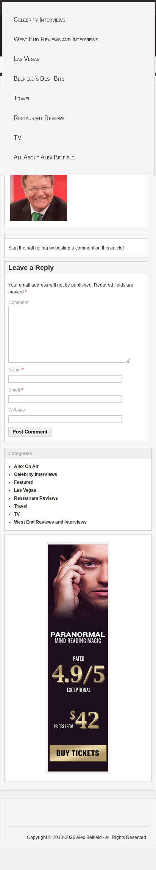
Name (14, 370)
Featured (23, 482)
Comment (18, 302)
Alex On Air (26, 466)
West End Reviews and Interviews (56, 39)
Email (14, 390)
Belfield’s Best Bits (39, 78)
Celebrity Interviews (39, 19)
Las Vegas (26, 59)
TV (18, 137)
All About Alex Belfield (44, 157)
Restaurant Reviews (39, 118)
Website (16, 410)
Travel (22, 98)
